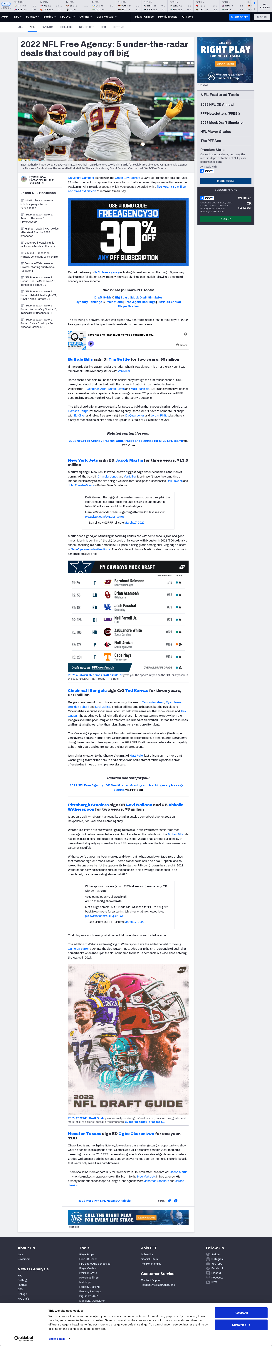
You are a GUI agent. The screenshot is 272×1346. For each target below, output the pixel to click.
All (20, 27)
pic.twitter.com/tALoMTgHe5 (105, 516)
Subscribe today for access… (145, 1122)
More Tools (226, 181)
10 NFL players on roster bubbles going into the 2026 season (37, 204)
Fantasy (47, 27)
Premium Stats (88, 1273)
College (66, 27)
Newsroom (24, 1259)
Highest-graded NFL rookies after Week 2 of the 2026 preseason (40, 232)
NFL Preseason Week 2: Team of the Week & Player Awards (37, 218)
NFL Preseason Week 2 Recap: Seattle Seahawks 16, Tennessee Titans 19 (38, 281)
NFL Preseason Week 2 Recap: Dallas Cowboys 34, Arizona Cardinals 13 (37, 323)
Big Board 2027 (88, 1296)
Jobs (21, 1254)
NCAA (6, 8)
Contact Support (151, 1280)
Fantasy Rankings (90, 1291)
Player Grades (87, 1268)
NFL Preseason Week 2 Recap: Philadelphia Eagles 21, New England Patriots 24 (39, 295)
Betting (118, 27)
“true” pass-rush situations (90, 549)
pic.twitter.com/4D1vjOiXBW (104, 915)
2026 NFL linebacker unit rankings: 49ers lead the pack (38, 244)
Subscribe (147, 1254)
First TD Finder (88, 1259)
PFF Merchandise (151, 1263)
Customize (239, 1324)
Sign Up (226, 219)
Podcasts (217, 1277)
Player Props (86, 1254)
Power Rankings (89, 1277)
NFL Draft (86, 27)
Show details (56, 1338)
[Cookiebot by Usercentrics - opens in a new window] (24, 1339)
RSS (214, 1282)
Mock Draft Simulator (92, 1300)
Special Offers (149, 1259)
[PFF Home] (4, 17)
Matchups (85, 1282)
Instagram (217, 1259)
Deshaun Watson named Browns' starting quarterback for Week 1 (38, 267)
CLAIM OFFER (240, 17)
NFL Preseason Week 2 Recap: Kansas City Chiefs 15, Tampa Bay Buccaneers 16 (39, 309)
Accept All (241, 1312)
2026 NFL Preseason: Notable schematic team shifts (39, 255)
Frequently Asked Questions (158, 1284)
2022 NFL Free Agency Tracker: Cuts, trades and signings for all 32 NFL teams (126, 440)
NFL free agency (107, 272)
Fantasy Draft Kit (89, 1287)
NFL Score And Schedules (94, 1263)
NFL (6, 4)
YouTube (216, 1263)
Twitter (215, 1254)
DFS (103, 27)
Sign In (262, 17)
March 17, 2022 (134, 522)
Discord (216, 1273)
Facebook (217, 1268)
